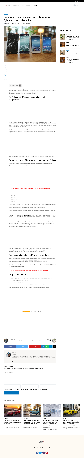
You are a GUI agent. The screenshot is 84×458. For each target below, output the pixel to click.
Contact (42, 447)
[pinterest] (79, 1)
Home (5, 12)
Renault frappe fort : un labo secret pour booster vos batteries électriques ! (51, 422)
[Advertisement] (32, 74)
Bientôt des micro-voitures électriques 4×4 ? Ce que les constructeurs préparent (31, 422)
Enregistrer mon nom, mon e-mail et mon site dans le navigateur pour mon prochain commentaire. (26, 389)
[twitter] (75, 1)
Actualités (10, 12)
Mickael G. (8, 23)
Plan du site (48, 447)
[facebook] (73, 1)
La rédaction (36, 447)
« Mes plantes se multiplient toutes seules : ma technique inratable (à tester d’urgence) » (73, 38)
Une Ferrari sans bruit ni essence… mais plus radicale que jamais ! (12, 422)
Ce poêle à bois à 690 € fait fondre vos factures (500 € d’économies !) (72, 45)
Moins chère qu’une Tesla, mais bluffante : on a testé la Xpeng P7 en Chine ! (71, 422)
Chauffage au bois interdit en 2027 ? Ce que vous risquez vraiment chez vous (73, 61)
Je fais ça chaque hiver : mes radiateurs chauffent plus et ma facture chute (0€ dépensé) (73, 53)
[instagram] (77, 1)
